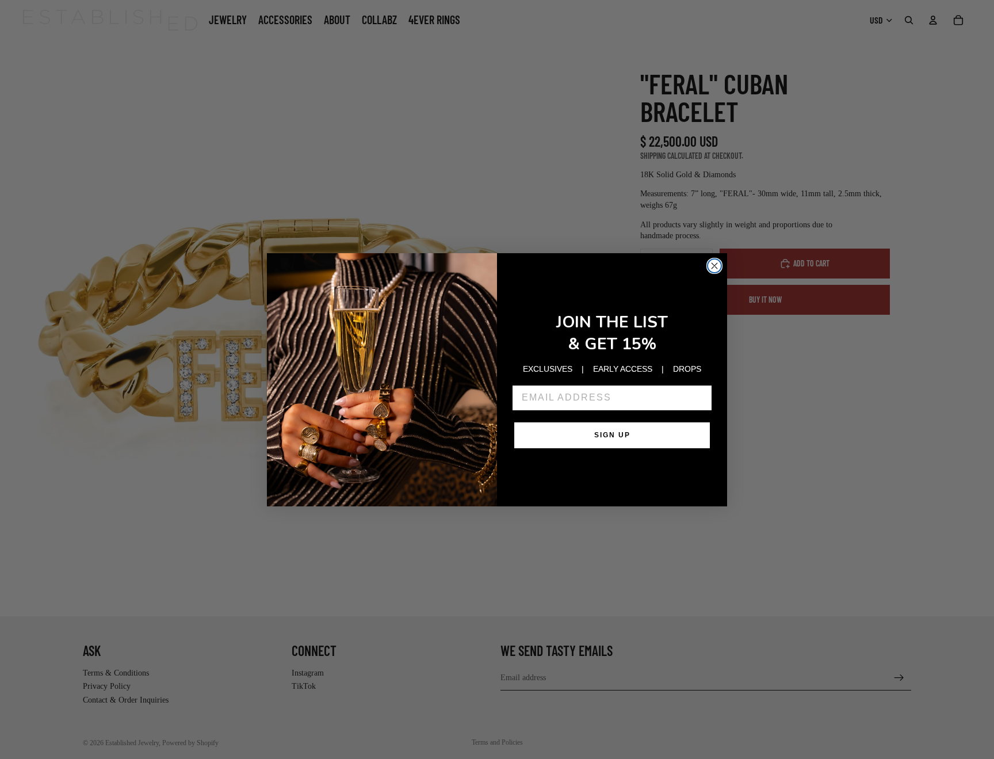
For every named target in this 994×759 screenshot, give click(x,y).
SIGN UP (612, 435)
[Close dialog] (714, 266)
